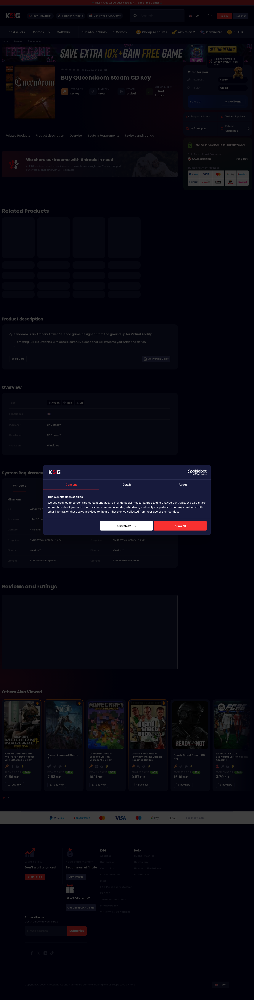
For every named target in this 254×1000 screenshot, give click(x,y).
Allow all (180, 525)
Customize (124, 525)
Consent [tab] (71, 484)
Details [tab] (127, 484)
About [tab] (183, 484)
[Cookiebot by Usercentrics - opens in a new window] (190, 472)
